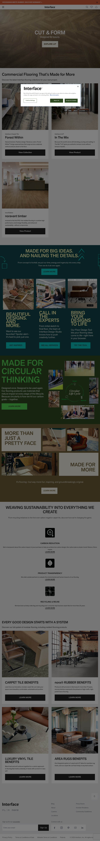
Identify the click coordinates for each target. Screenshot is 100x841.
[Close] (78, 86)
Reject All (56, 100)
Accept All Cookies (71, 100)
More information (54, 95)
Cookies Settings (30, 100)
